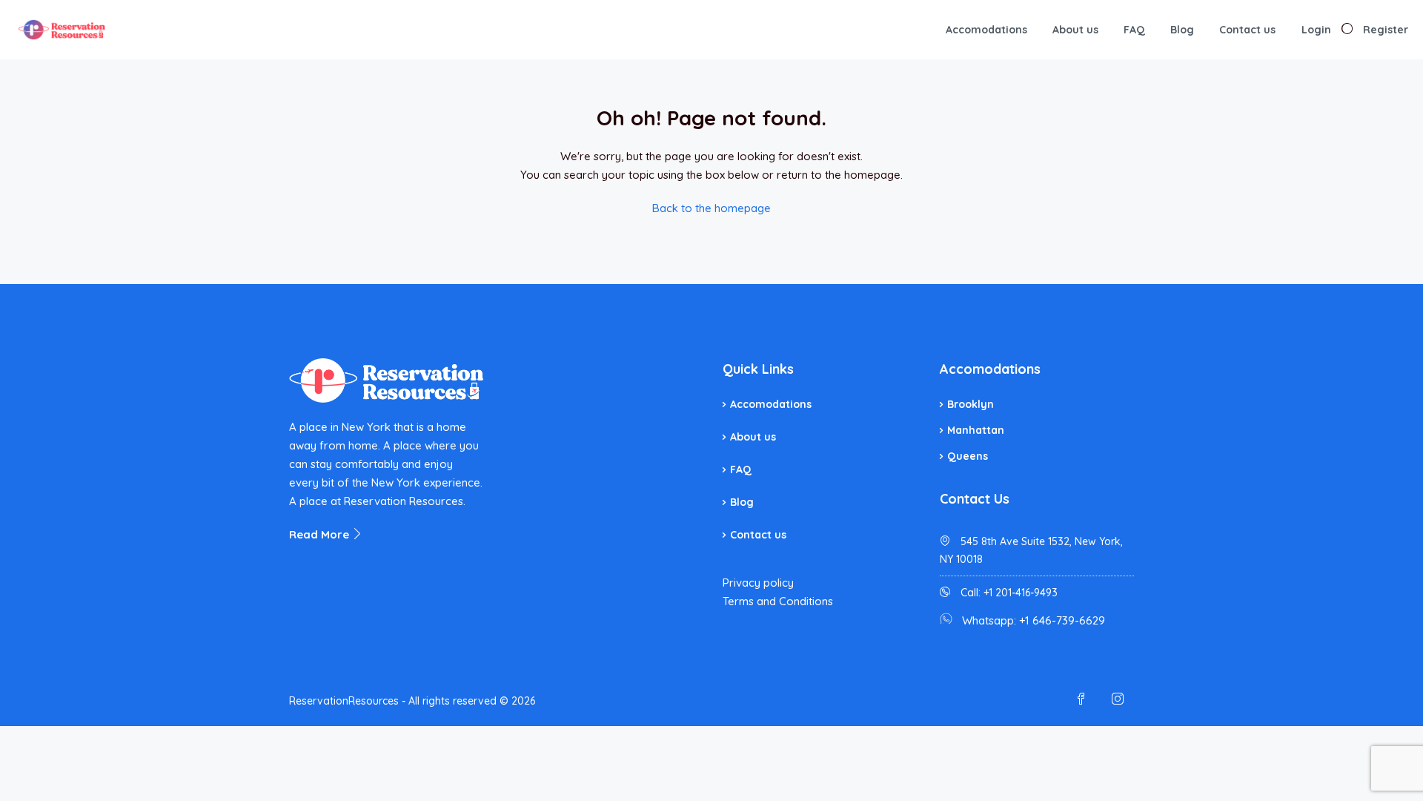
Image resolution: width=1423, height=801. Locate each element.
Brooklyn (970, 404)
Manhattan (975, 430)
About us (1075, 29)
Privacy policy (758, 583)
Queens (967, 456)
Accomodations (986, 29)
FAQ (1134, 29)
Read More (320, 534)
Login (1316, 29)
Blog (1182, 29)
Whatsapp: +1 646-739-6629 (1033, 620)
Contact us (1247, 29)
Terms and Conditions (778, 601)
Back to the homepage (711, 208)
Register (1385, 29)
